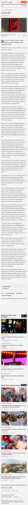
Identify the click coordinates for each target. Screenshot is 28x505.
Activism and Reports (6, 474)
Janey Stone (5, 348)
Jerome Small (6, 15)
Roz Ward (4, 371)
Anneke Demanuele (6, 340)
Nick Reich (4, 379)
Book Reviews (19, 293)
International (4, 367)
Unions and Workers (6, 295)
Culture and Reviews (6, 10)
